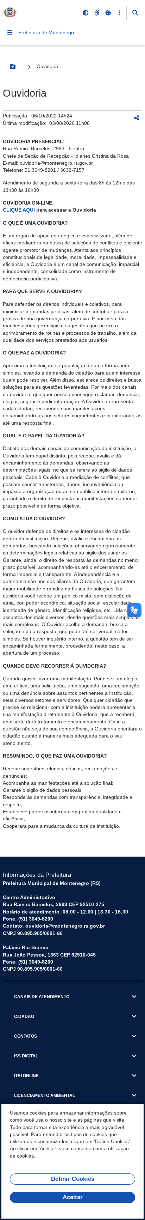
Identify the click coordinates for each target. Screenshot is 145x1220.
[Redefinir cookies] (108, 12)
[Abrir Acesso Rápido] (119, 12)
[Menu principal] (10, 32)
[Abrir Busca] (135, 13)
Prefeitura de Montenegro (47, 32)
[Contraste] (85, 12)
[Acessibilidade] (96, 12)
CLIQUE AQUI (19, 210)
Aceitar (73, 1197)
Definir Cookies (72, 1179)
